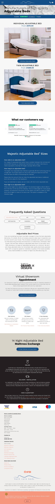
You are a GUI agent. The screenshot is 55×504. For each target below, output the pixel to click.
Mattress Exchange (9, 452)
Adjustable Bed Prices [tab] (11, 217)
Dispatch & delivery (9, 445)
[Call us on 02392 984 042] (50, 2)
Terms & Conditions (9, 466)
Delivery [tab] (43, 217)
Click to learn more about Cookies (18, 497)
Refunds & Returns (8, 447)
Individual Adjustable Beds (27, 61)
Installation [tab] (27, 221)
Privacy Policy (7, 464)
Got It (27, 501)
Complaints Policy (8, 468)
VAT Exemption (8, 449)
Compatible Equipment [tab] (27, 227)
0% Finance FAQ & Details (27, 325)
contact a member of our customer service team (37, 397)
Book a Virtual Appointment (27, 295)
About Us (6, 463)
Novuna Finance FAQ (9, 454)
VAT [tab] (27, 217)
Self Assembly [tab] (11, 221)
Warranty (6, 451)
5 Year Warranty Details (44, 325)
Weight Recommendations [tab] (43, 222)
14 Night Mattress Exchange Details (27, 349)
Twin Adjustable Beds (27, 103)
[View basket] (52, 2)
